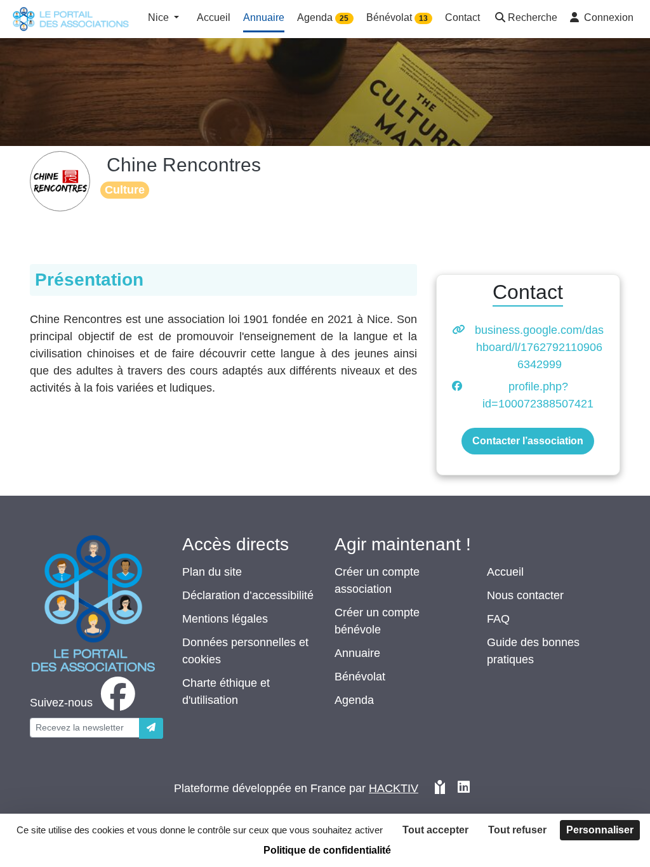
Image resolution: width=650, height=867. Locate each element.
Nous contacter (525, 595)
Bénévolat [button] (397, 17)
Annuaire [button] (263, 17)
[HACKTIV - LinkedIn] (463, 788)
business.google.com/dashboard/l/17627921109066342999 (539, 347)
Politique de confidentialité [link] (327, 850)
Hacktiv (393, 788)
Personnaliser (599, 829)
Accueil (505, 572)
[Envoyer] (151, 728)
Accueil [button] (213, 17)
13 (423, 18)
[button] (525, 18)
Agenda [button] (322, 17)
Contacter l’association (527, 440)
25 (344, 18)
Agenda (354, 700)
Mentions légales (225, 618)
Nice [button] (159, 17)
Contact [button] (462, 17)
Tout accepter (435, 829)
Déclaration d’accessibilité (248, 595)
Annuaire (357, 653)
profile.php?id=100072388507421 (538, 395)
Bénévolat (360, 676)
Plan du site (212, 572)
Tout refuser (517, 829)
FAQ (498, 618)
